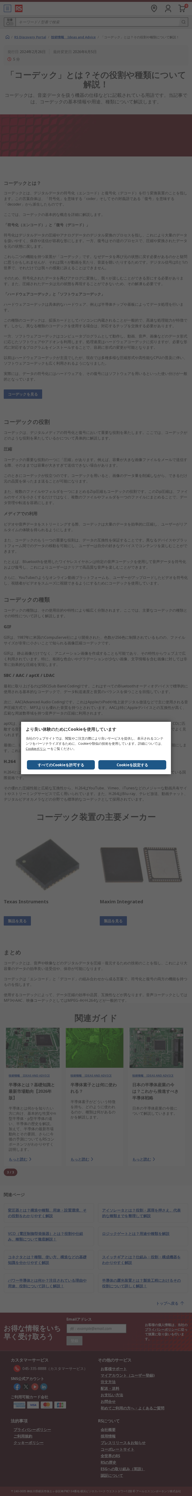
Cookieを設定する (132, 764)
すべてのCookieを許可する (61, 764)
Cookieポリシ (36, 748)
